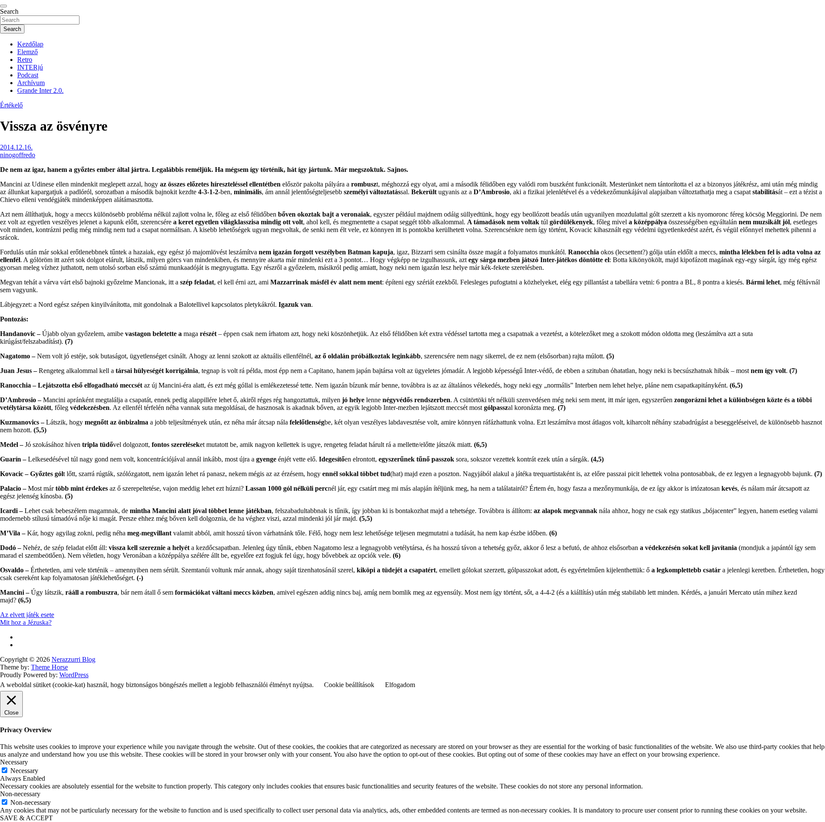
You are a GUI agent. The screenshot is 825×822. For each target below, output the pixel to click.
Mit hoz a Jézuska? (26, 622)
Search (9, 11)
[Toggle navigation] (3, 6)
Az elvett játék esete (27, 614)
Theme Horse (49, 667)
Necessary (24, 770)
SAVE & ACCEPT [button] (26, 818)
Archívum (31, 82)
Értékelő (11, 105)
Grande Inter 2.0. (40, 90)
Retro (24, 59)
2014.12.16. (16, 147)
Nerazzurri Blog (73, 659)
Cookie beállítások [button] (349, 684)
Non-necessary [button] (20, 794)
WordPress (74, 674)
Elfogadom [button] (400, 684)
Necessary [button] (14, 762)
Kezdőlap (30, 44)
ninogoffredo (17, 155)
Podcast (27, 75)
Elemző (27, 51)
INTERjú (30, 67)
